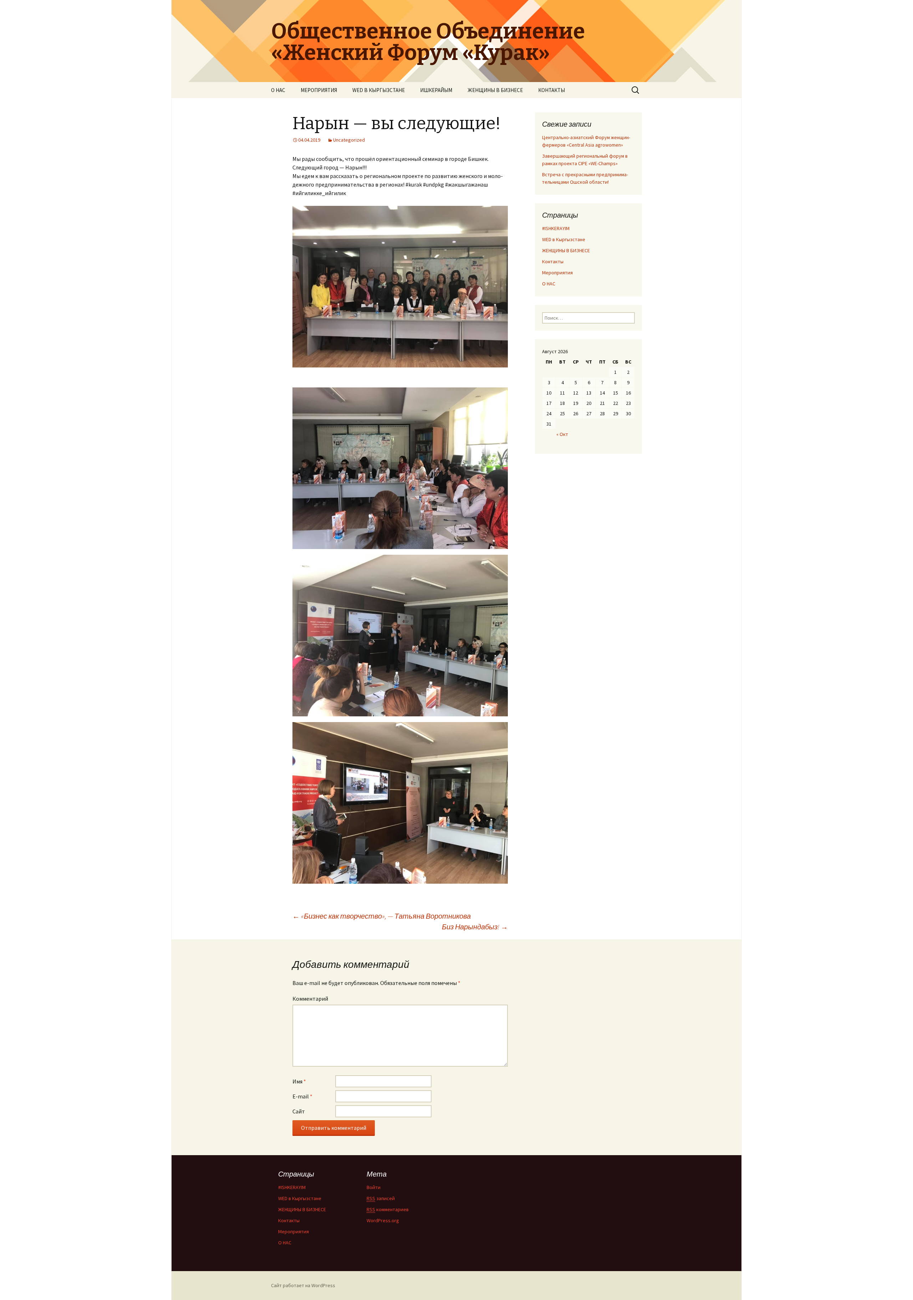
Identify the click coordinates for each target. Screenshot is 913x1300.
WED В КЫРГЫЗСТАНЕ (378, 90)
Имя (299, 1081)
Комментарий (310, 998)
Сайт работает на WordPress (303, 1285)
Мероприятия (557, 272)
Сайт (298, 1111)
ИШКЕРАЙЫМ (436, 90)
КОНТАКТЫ (551, 90)
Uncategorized (349, 140)
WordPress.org (383, 1220)
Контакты (552, 261)
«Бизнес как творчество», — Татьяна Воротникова (381, 915)
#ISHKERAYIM (556, 228)
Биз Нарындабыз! (475, 926)
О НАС (278, 90)
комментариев (388, 1209)
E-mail (302, 1096)
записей (381, 1198)
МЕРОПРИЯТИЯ (319, 90)
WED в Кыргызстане (563, 239)
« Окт (562, 434)
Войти (374, 1187)
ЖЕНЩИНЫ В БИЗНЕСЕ (495, 90)
